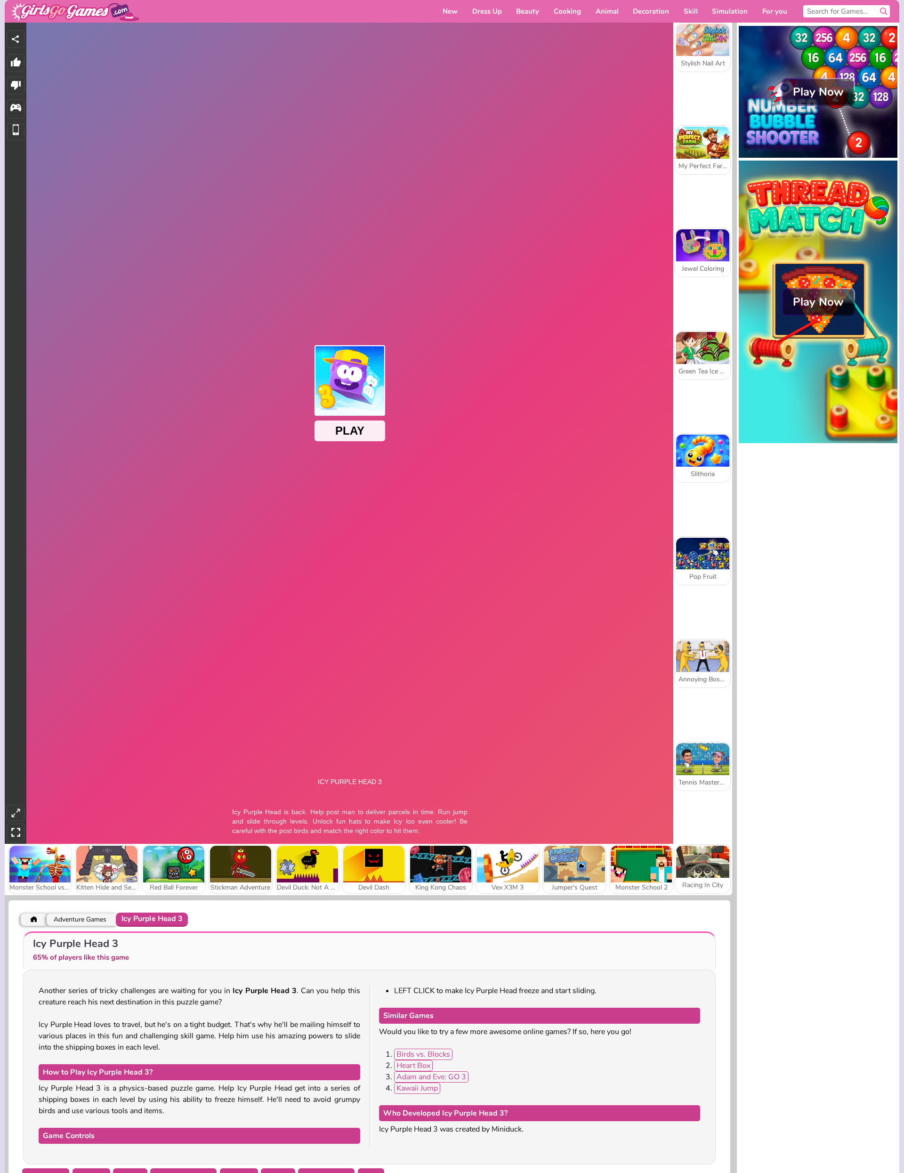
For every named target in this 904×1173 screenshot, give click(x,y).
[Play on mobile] (15, 132)
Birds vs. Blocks (423, 1054)
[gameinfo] (15, 109)
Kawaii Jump (417, 1088)
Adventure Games (80, 919)
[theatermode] (15, 813)
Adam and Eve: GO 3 (431, 1077)
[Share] (15, 39)
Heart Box (413, 1065)
